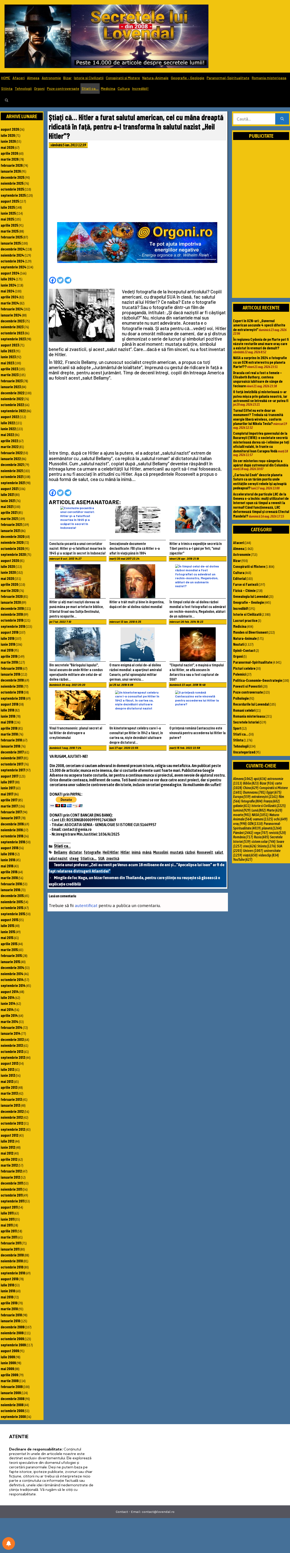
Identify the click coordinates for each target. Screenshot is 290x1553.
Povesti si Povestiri (247, 686)
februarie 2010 (11, 1315)
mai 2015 (7, 937)
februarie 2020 (12, 596)
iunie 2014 (8, 1003)
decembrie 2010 (12, 1255)
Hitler (125, 852)
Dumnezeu (254, 792)
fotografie (92, 852)
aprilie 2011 (9, 1231)
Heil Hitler (111, 852)
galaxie (242, 806)
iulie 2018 (7, 710)
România (243, 837)
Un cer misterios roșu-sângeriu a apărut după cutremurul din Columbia (260, 462)
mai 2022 (7, 434)
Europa (242, 797)
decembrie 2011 (12, 1183)
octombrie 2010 (12, 1267)
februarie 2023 (12, 380)
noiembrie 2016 (12, 829)
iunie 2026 (8, 141)
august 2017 (9, 776)
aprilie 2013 (9, 1087)
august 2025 (10, 201)
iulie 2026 (8, 135)
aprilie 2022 (9, 440)
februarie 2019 (11, 668)
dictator (75, 852)
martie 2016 (9, 877)
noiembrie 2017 (12, 758)
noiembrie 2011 (11, 1189)
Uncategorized (244, 752)
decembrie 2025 (12, 177)
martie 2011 (9, 1237)
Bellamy (60, 852)
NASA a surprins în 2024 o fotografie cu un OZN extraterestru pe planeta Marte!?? (260, 362)
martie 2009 (10, 1380)
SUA (101, 858)
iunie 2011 (7, 1219)
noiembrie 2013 (12, 1045)
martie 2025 (10, 231)
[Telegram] (68, 280)
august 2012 (9, 1135)
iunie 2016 (8, 859)
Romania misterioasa (269, 78)
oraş (240, 824)
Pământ (243, 833)
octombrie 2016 (12, 836)
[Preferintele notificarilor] (8, 1543)
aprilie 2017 (9, 799)
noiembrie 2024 (12, 255)
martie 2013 (9, 1093)
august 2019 (9, 632)
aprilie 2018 (9, 728)
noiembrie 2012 (12, 1117)
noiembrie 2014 (12, 973)
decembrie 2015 (12, 895)
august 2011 (9, 1207)
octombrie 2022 (12, 404)
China (251, 788)
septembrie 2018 (13, 698)
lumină (242, 810)
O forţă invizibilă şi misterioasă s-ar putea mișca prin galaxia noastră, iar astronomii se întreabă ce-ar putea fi (260, 396)
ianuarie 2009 (11, 1392)
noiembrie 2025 (12, 183)
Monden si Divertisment (250, 632)
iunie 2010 (8, 1290)
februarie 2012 (11, 1171)
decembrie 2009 (12, 1327)
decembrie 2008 (12, 1398)
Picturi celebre (244, 668)
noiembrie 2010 (12, 1261)
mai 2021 (7, 506)
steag (74, 858)
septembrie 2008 (13, 1416)
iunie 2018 (8, 716)
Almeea (33, 78)
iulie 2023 (8, 350)
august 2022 (10, 416)
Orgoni (39, 88)
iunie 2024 (8, 285)
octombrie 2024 (12, 261)
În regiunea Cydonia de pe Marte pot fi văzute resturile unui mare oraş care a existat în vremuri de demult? (261, 343)
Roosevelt (205, 852)
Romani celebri (244, 710)
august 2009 (10, 1350)
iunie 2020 (8, 572)
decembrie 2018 (12, 680)
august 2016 (9, 847)
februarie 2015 (11, 955)
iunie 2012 (8, 1147)
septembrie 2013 (13, 1057)
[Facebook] (52, 280)
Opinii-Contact (244, 650)
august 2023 (10, 345)
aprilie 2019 (9, 656)
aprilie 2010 (9, 1302)
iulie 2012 (7, 1141)
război (190, 852)
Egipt (273, 792)
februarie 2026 (12, 165)
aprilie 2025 (9, 225)
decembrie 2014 (12, 967)
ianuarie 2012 (10, 1177)
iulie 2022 (8, 422)
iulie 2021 (7, 494)
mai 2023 (7, 363)
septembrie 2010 (13, 1273)
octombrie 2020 (12, 548)
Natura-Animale (155, 78)
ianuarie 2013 (10, 1105)
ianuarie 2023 (11, 386)
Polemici (239, 674)
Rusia (261, 837)
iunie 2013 (8, 1075)
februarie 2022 (12, 452)
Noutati (238, 644)
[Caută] (282, 119)
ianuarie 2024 (11, 315)
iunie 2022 (8, 428)
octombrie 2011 (12, 1195)
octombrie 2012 (12, 1123)
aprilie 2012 (9, 1159)
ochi (281, 819)
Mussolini (160, 852)
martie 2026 (10, 159)
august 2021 (9, 488)
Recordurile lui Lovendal (251, 704)
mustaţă (176, 852)
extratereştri (264, 797)
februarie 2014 (11, 1027)
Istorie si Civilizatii (89, 78)
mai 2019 (7, 650)
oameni (263, 819)
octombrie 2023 (12, 333)
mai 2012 (7, 1153)
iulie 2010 (7, 1285)
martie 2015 (9, 949)
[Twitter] (60, 280)
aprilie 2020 (9, 584)
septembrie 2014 (13, 985)
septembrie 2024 (13, 267)
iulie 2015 (7, 925)
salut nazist (58, 858)
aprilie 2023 (9, 368)
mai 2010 (7, 1297)
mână (146, 852)
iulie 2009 (8, 1356)
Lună (258, 810)
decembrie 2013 (12, 1039)
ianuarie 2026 (11, 171)
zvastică (112, 858)
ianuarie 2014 (11, 1033)
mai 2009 (7, 1368)
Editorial (239, 578)
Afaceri (18, 78)
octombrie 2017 (12, 764)
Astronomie (51, 78)
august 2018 (9, 704)
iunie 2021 (8, 500)
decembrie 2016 (12, 824)
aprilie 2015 (9, 943)
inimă (136, 852)
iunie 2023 (8, 356)
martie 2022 (10, 446)
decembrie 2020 (12, 536)
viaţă (250, 855)
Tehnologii (23, 88)
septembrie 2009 (13, 1344)
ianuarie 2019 (10, 674)
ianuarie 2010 (10, 1320)
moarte (242, 815)
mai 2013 (7, 1081)
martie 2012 (9, 1165)
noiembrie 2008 (12, 1404)
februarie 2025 (12, 237)
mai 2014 (7, 1009)
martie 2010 (9, 1308)
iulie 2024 (8, 279)
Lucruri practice (245, 620)
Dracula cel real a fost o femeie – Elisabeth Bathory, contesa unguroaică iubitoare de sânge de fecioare (258, 379)
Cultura (124, 88)
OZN (255, 824)
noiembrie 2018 (12, 686)
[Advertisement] (138, 186)
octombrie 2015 (12, 907)
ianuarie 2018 (10, 746)
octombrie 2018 (12, 692)
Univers (253, 851)
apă (260, 779)
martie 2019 (9, 662)
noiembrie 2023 (12, 326)
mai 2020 (7, 578)
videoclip (269, 855)
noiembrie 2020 (12, 542)
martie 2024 (10, 303)
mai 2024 (7, 291)
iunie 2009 (8, 1362)
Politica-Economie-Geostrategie (257, 680)
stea (249, 846)
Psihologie (241, 698)
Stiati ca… (90, 88)
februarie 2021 (11, 524)
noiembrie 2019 (12, 614)
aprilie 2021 (9, 512)
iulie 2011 (7, 1213)
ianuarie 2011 (10, 1249)
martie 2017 (9, 806)
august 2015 (9, 919)
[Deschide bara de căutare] (6, 100)
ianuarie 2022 (11, 458)
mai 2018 (7, 722)
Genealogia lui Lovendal (250, 596)
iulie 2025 (8, 207)
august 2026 (10, 129)
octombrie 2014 (12, 979)
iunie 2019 (8, 644)
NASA (260, 815)
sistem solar (263, 841)
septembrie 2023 (13, 338)
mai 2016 (7, 866)
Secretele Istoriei (246, 722)
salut (219, 852)
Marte (274, 810)
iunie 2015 (8, 931)
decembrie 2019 (12, 608)
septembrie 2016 (13, 841)
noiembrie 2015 (12, 901)
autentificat (86, 905)
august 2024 (10, 273)
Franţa (271, 801)
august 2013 (9, 1063)
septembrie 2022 (13, 410)
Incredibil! (140, 88)
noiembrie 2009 (12, 1332)
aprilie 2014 (9, 1015)
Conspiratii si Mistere (123, 78)
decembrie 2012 (12, 1111)
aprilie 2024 (10, 296)
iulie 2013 (7, 1069)
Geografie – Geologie (187, 78)
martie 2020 (10, 590)
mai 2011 (7, 1225)
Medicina (108, 88)
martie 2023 (10, 374)
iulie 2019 (7, 638)
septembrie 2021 (13, 482)
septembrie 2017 (13, 770)
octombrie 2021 (12, 476)
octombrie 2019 (12, 620)
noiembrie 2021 (12, 470)
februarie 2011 (11, 1243)
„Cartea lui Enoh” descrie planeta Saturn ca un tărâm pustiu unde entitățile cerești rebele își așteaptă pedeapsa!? (260, 481)
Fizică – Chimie (244, 590)
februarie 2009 (12, 1386)
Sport (237, 728)
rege (261, 833)
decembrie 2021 (12, 464)
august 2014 (10, 991)
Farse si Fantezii (245, 584)
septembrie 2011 (12, 1201)
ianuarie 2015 (10, 961)
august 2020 (10, 560)
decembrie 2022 (12, 392)
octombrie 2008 (12, 1410)
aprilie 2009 (9, 1374)
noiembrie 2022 (12, 398)
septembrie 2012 (13, 1129)
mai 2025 (7, 219)
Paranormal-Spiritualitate (228, 78)
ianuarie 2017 (10, 817)
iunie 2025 (8, 213)
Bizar (67, 78)
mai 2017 (7, 794)
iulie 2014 (8, 997)
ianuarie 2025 (11, 243)
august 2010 (9, 1278)
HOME (5, 78)
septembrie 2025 (13, 195)
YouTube (242, 859)
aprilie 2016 (9, 871)
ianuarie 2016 (10, 889)
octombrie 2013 (12, 1051)
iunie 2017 (8, 787)
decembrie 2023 (12, 321)
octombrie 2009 (12, 1338)
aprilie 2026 (9, 153)
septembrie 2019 (13, 626)
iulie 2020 (8, 566)
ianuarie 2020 (11, 602)
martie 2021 (9, 518)
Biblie (251, 783)
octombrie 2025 (12, 189)
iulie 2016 (7, 853)
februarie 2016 (11, 883)
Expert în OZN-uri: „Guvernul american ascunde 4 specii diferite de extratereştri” (259, 325)
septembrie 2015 (13, 913)
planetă (272, 828)
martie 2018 (9, 734)
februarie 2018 (11, 740)
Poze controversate (63, 88)
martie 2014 (9, 1021)
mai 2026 (7, 147)
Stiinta (6, 88)
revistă (277, 833)
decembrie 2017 (12, 752)
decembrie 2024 (13, 249)
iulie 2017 (7, 782)
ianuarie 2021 (10, 530)
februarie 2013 (11, 1099)
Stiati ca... (62, 846)
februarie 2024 (12, 309)
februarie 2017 (11, 812)
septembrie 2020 (13, 554)
